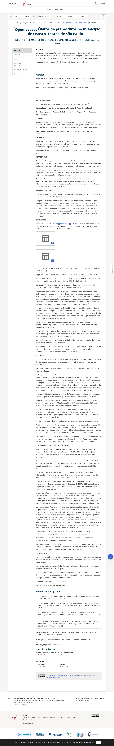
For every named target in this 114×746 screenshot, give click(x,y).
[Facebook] (30, 724)
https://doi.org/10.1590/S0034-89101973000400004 (70, 23)
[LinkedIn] (28, 724)
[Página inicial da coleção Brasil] (15, 719)
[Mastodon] (26, 724)
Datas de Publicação (20, 69)
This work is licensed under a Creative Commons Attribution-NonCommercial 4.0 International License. (70, 676)
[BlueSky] (24, 724)
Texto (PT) (71, 17)
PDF (82, 17)
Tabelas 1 (63, 224)
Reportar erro (112, 269)
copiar (92, 23)
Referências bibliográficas (18, 64)
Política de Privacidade (86, 742)
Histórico (17, 74)
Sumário (16, 17)
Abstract (17, 55)
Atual (34, 17)
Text (15, 59)
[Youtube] (32, 724)
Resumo (59, 17)
